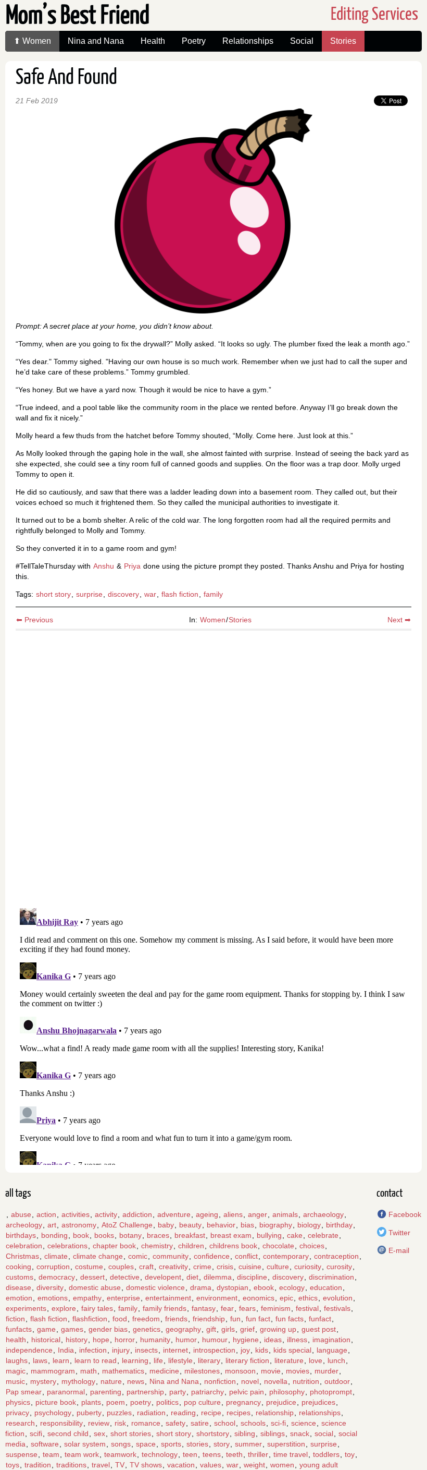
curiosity (307, 1266)
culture (278, 1266)
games (72, 1329)
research (20, 1423)
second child (68, 1433)
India (66, 1350)
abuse (21, 1214)
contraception (336, 1256)
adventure (174, 1214)
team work (82, 1454)
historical (45, 1339)
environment (216, 1298)
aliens (233, 1214)
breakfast (189, 1235)
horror (125, 1339)
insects (146, 1350)
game (46, 1329)
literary (209, 1360)
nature (111, 1381)
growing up (278, 1329)
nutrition (306, 1381)
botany (130, 1235)
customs (19, 1277)
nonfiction (220, 1381)
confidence (212, 1256)
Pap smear (24, 1392)
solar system (85, 1444)
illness (297, 1339)
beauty (190, 1225)
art (51, 1225)
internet (175, 1350)
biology (309, 1225)
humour (215, 1339)
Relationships (247, 41)
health (16, 1339)
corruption (53, 1266)
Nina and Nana (96, 41)
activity (106, 1214)
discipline (252, 1277)
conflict (246, 1256)
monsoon (240, 1371)
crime (202, 1266)
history (76, 1339)
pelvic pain (246, 1392)
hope (101, 1339)
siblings (272, 1433)
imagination (331, 1339)
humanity (155, 1339)
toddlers (326, 1454)
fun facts (289, 1319)
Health (153, 41)
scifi (36, 1433)
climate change (98, 1256)
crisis (225, 1266)
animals (285, 1214)
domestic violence (155, 1287)
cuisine (249, 1266)
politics (167, 1402)
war (150, 594)
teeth (234, 1454)
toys (12, 1465)
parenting (105, 1392)
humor (186, 1339)
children (191, 1246)
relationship (275, 1412)
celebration (24, 1246)
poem (115, 1402)
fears (247, 1308)
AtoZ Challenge (127, 1225)
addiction (137, 1214)
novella (275, 1381)
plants (91, 1402)
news (135, 1381)
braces (158, 1235)
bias (247, 1225)
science (303, 1423)
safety (175, 1423)
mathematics (123, 1371)
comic (137, 1256)
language (332, 1350)
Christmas (22, 1256)
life (158, 1360)
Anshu (103, 566)
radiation (151, 1412)
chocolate (278, 1246)
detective (125, 1277)
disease (18, 1287)
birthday (339, 1225)
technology (160, 1454)
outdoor (337, 1381)
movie (271, 1371)
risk (120, 1423)
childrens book (233, 1246)
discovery (123, 594)
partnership (145, 1392)
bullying (269, 1235)
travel (101, 1465)
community (171, 1256)
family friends (164, 1308)
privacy (17, 1412)
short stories (130, 1433)
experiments (26, 1308)
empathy (87, 1298)
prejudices (318, 1402)
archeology (24, 1225)
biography (275, 1225)
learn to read (95, 1360)
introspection (214, 1350)
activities (75, 1214)
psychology (52, 1412)
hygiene (246, 1339)
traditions (71, 1465)
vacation (181, 1465)
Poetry (194, 41)
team (51, 1454)
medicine (164, 1371)
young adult (318, 1465)
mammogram (53, 1371)
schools (253, 1423)
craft (146, 1266)
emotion (19, 1298)
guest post (319, 1329)
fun (235, 1319)
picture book (55, 1402)
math (88, 1371)
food (119, 1319)
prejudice (281, 1402)
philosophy (287, 1392)
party (177, 1392)
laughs (17, 1360)
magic (16, 1371)
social (324, 1433)
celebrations (67, 1246)
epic (286, 1298)
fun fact (258, 1319)
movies (297, 1371)
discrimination (331, 1277)
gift (211, 1329)
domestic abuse (95, 1287)
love (315, 1360)
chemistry (157, 1246)
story (222, 1444)
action (46, 1214)
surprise (89, 594)
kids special (292, 1350)
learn (61, 1360)
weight (254, 1465)
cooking (18, 1266)
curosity (339, 1266)
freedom (146, 1319)
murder (326, 1371)
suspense (21, 1454)
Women (212, 620)
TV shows (146, 1465)
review (98, 1423)
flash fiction (179, 594)
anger (257, 1214)
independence (29, 1350)
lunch (336, 1360)
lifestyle (180, 1360)
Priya (132, 566)
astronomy (78, 1225)
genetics (146, 1329)
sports (171, 1444)
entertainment (168, 1298)
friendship (209, 1319)
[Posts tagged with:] (5, 1214)
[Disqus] (213, 764)
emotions (52, 1298)
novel (250, 1381)
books (104, 1235)
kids (261, 1350)
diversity (50, 1287)
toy (350, 1454)
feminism (276, 1308)
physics (18, 1402)
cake (295, 1235)
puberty (89, 1412)
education (326, 1287)
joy (245, 1350)
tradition (37, 1465)
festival (307, 1308)
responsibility (61, 1423)
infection (93, 1350)
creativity (173, 1266)
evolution (338, 1298)
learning (135, 1360)
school (224, 1423)
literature (289, 1360)
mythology (78, 1381)
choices (311, 1246)
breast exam (231, 1235)
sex (99, 1433)
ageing (207, 1214)
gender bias (108, 1329)
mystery (43, 1381)
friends (176, 1319)
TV (119, 1465)
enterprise (123, 1298)
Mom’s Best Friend (77, 16)
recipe (211, 1412)
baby (166, 1225)
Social (301, 41)
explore (64, 1308)
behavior (221, 1225)
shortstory (212, 1433)
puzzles (119, 1412)
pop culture (202, 1402)
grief (247, 1329)
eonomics (258, 1298)
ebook (264, 1287)
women (282, 1465)
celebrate (323, 1235)
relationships (320, 1412)
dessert (92, 1277)
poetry (140, 1402)
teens (212, 1454)
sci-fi (278, 1423)
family (213, 594)
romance (145, 1423)
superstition (286, 1444)
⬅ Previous (34, 620)
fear (227, 1308)
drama (200, 1287)
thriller (258, 1454)
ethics (308, 1298)
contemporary (286, 1256)
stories (197, 1444)
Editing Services (374, 14)
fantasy (204, 1308)
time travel (290, 1454)
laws (40, 1360)
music (15, 1381)
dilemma (218, 1277)
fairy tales (97, 1308)
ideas (273, 1339)
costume (89, 1266)
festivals (337, 1308)
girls (228, 1329)
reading (183, 1412)
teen (190, 1454)
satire (200, 1423)
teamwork (120, 1454)
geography (183, 1329)
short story (53, 594)
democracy (57, 1277)
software (45, 1444)
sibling (244, 1433)
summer (248, 1444)
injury (121, 1350)
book (81, 1235)
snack (299, 1433)
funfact (320, 1319)
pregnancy (243, 1402)
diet (192, 1277)
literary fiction (247, 1360)
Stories (343, 41)
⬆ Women (32, 41)
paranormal (66, 1392)
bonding (54, 1235)
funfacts (19, 1329)
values (210, 1465)
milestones (202, 1371)
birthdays (21, 1235)
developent (163, 1277)
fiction (15, 1319)
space (146, 1444)
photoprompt (331, 1392)
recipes (238, 1412)
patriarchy (207, 1392)
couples (121, 1266)
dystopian (232, 1287)
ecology (292, 1287)
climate (56, 1256)
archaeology (323, 1214)
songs (121, 1444)
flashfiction (89, 1319)
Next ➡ (399, 620)
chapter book (114, 1246)
